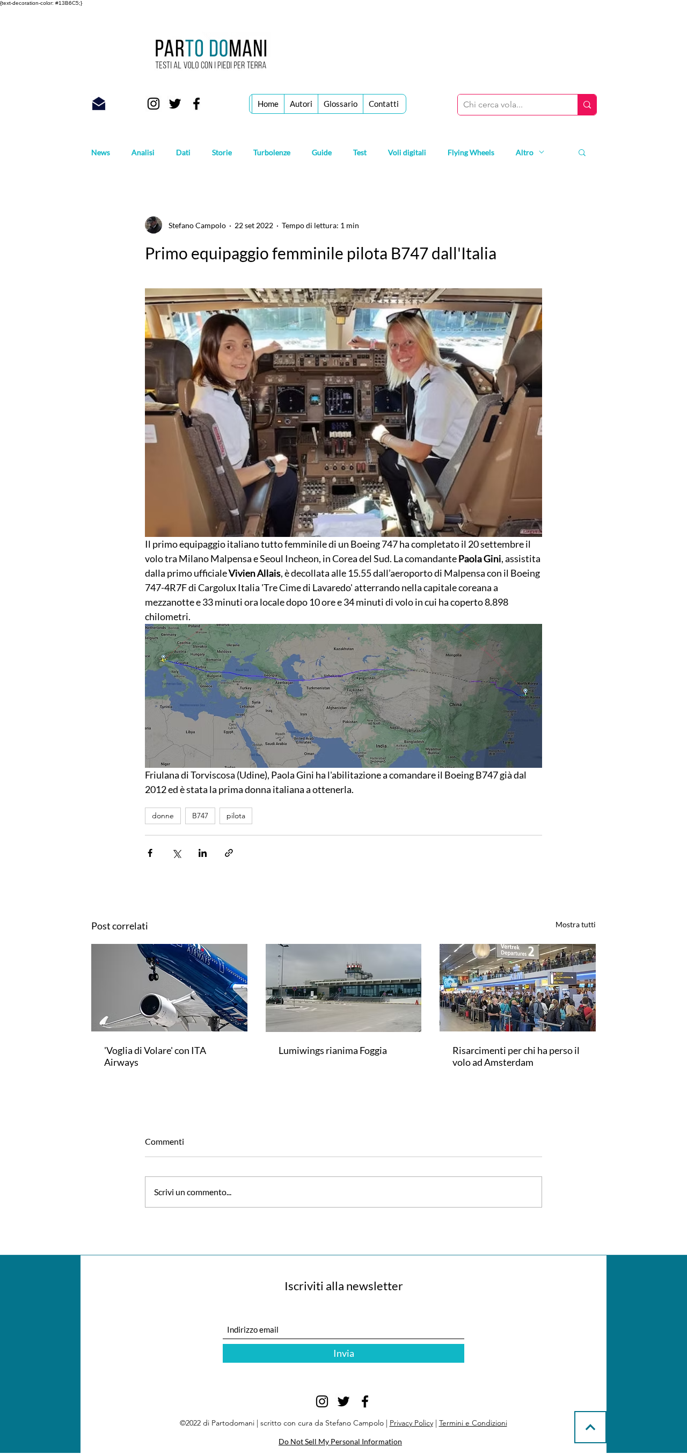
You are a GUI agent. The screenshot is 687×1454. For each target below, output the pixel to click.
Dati (183, 152)
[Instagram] (153, 104)
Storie (222, 152)
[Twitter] (175, 104)
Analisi (143, 152)
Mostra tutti (576, 924)
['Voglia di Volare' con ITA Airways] (169, 987)
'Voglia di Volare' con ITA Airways (155, 1056)
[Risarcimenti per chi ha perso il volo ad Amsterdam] (518, 987)
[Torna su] (590, 1427)
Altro (524, 152)
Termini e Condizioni (473, 1423)
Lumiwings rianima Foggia (333, 1050)
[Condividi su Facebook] (150, 853)
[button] (582, 152)
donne (163, 815)
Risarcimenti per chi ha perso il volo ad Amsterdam (516, 1056)
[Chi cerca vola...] (587, 104)
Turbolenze (271, 152)
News (100, 152)
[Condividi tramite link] (229, 853)
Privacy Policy (411, 1423)
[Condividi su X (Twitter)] (176, 853)
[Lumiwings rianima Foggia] (344, 988)
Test (360, 152)
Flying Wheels (471, 152)
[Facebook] (196, 104)
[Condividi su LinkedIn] (203, 853)
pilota (235, 815)
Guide (322, 152)
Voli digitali (407, 152)
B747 (200, 815)
